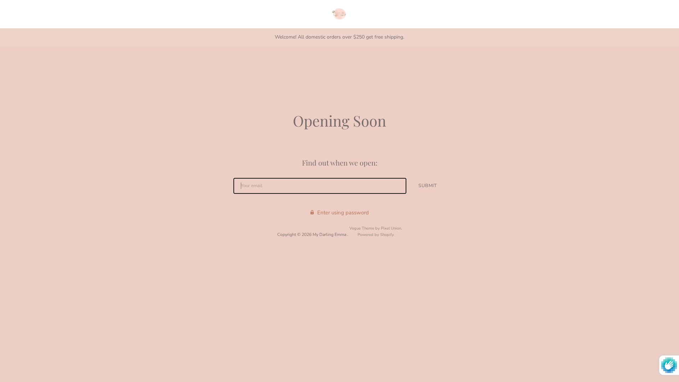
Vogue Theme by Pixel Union (375, 228)
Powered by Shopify (376, 234)
